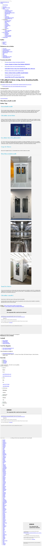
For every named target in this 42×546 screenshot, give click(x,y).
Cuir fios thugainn (8, 36)
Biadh (6, 22)
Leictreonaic (7, 24)
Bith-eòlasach (7, 21)
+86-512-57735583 (6, 384)
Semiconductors (7, 25)
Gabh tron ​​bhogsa (8, 11)
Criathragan (7, 16)
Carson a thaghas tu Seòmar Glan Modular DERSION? (17, 64)
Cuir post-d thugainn (4, 98)
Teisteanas (6, 34)
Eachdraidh (7, 33)
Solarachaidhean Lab (8, 18)
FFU (5, 15)
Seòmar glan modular (6, 7)
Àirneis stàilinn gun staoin (9, 17)
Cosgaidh (6, 23)
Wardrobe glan (7, 13)
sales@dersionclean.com (7, 374)
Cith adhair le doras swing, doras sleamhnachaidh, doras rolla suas (20, 68)
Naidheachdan (5, 37)
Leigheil (6, 26)
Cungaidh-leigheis (8, 20)
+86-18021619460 (6, 386)
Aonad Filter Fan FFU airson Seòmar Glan (14, 77)
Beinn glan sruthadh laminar (10, 12)
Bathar (4, 8)
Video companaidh (8, 30)
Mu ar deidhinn (5, 32)
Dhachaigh (4, 6)
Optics (6, 27)
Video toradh (7, 31)
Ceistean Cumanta (8, 35)
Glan (6, 14)
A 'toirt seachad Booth (8, 10)
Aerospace (6, 28)
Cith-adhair (7, 9)
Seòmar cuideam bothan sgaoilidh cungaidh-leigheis (16, 72)
